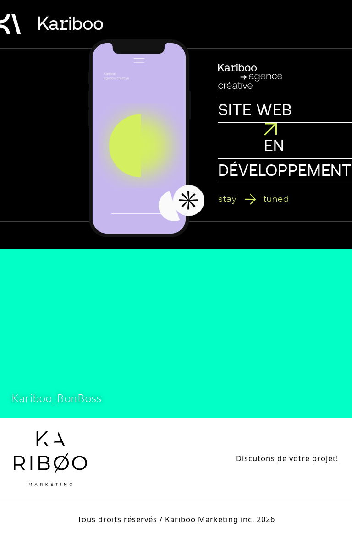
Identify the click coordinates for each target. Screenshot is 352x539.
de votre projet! (307, 458)
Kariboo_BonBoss (56, 397)
